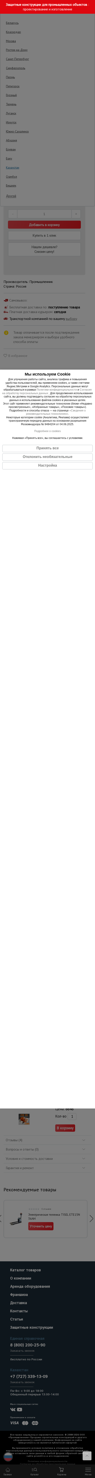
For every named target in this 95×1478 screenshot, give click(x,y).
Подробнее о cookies (47, 431)
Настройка (47, 465)
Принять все (47, 448)
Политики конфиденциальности (57, 389)
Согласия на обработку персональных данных (47, 391)
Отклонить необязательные (47, 457)
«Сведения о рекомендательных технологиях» (56, 412)
